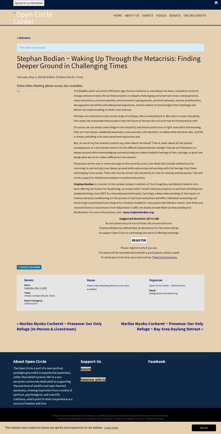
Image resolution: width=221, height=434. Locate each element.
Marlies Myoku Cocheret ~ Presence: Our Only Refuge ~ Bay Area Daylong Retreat (162, 326)
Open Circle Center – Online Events (167, 285)
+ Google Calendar (29, 267)
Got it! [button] (204, 427)
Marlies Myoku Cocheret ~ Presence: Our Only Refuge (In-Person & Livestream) (59, 326)
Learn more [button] (111, 427)
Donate (86, 369)
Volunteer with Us (93, 379)
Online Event (30, 303)
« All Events (23, 38)
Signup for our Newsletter (29, 3)
